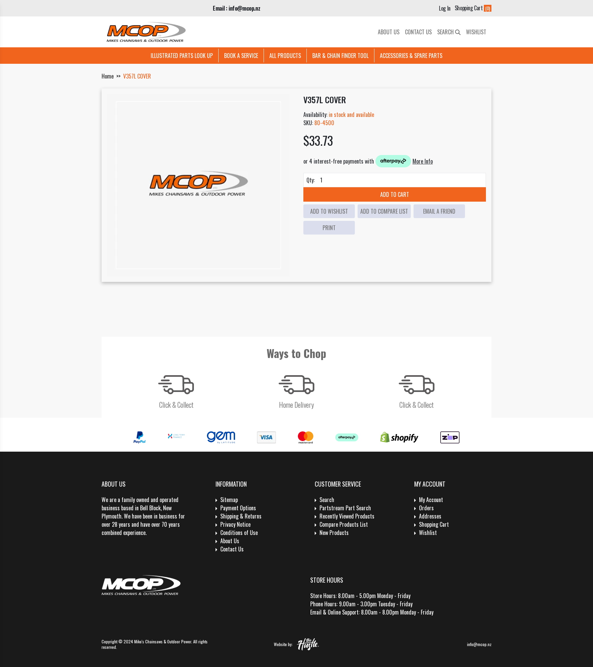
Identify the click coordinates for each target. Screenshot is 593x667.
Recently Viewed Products (346, 516)
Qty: (310, 180)
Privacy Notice (235, 524)
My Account (431, 500)
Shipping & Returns (240, 516)
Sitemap (229, 500)
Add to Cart (394, 194)
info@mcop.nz (479, 644)
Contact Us (418, 32)
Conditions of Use (239, 532)
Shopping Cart (434, 524)
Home (108, 76)
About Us (388, 32)
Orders (426, 508)
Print (329, 228)
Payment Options (238, 508)
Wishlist (476, 32)
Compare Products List (343, 524)
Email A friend (439, 211)
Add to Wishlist (329, 211)
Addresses (430, 516)
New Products (334, 532)
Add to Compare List (384, 211)
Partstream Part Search (345, 508)
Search (446, 32)
